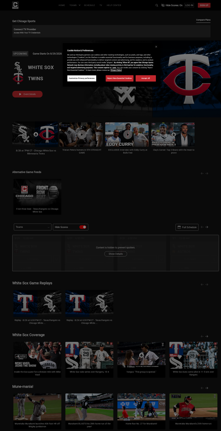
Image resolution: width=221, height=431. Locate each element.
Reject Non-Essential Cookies (119, 78)
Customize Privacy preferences (82, 78)
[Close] (156, 46)
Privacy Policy (116, 70)
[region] (111, 65)
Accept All (145, 78)
